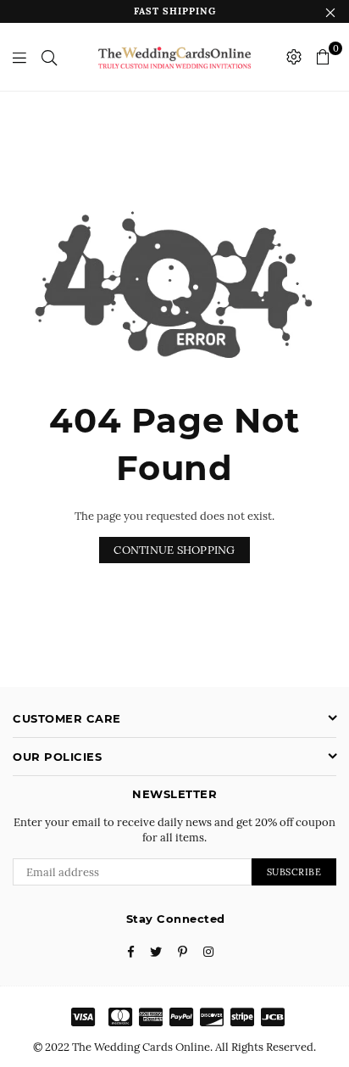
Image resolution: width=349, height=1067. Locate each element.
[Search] (49, 57)
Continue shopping (174, 550)
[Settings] (294, 57)
